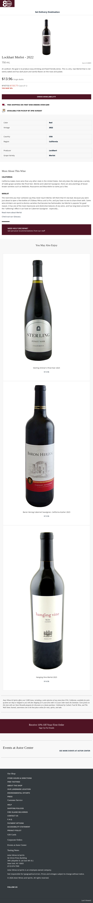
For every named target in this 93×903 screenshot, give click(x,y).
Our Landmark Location (19, 789)
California (53, 141)
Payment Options (15, 823)
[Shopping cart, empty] (88, 3)
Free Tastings (13, 782)
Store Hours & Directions (19, 778)
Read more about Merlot (12, 212)
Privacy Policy (14, 830)
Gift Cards (11, 834)
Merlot (52, 155)
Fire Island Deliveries (17, 812)
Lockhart (53, 150)
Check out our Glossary (11, 216)
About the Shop (14, 785)
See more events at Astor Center (74, 751)
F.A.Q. (9, 819)
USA (51, 136)
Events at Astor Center (17, 845)
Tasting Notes (13, 850)
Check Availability (46, 97)
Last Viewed (86, 900)
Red (50, 122)
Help (9, 805)
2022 (51, 127)
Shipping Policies (15, 808)
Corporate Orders (14, 840)
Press (9, 796)
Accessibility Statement (18, 827)
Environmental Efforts (18, 793)
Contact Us (12, 816)
